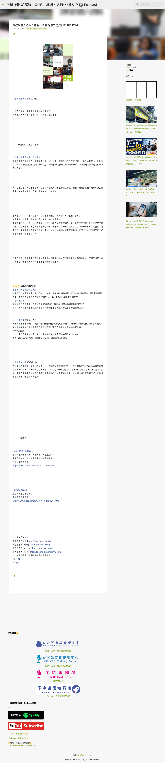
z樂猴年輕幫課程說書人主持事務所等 (36, 28)
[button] (13, 34)
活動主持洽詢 (58, 681)
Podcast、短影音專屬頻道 (58, 696)
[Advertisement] (58, 612)
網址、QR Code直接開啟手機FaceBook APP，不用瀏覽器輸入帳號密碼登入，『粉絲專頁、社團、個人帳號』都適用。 (141, 224)
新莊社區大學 (18, 320)
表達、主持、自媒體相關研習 (58, 651)
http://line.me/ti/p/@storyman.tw (46, 551)
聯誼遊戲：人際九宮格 (133, 100)
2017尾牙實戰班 (19, 490)
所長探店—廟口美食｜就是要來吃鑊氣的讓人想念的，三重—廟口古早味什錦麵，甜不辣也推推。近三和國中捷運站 (141, 128)
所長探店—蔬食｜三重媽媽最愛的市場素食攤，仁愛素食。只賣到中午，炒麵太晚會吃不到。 (141, 192)
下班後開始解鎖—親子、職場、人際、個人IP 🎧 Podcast (51, 5)
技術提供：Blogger (84, 755)
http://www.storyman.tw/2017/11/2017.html (33, 465)
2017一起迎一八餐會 (21, 451)
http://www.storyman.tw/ (40, 541)
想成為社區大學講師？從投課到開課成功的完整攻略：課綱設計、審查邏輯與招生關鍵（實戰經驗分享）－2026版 (141, 160)
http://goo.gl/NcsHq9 (41, 544)
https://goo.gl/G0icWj (42, 548)
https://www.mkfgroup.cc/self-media (22, 745)
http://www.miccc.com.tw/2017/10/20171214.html (35, 500)
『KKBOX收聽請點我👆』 (18, 734)
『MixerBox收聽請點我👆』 (19, 738)
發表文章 (132, 67)
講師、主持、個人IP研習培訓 (58, 666)
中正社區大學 (18, 289)
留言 (131, 70)
